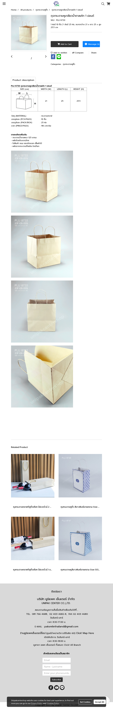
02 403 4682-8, (58, 614)
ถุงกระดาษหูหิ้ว (69, 64)
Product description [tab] (23, 80)
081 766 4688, (40, 614)
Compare (79, 52)
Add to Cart (66, 44)
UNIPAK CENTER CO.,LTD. (56, 603)
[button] (102, 3)
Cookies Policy (53, 703)
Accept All (99, 702)
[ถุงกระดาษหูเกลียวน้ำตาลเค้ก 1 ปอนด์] (28, 32)
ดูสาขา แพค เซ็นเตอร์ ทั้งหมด (57, 645)
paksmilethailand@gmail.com (61, 626)
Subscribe (56, 679)
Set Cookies (85, 702)
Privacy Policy (36, 703)
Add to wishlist (60, 52)
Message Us (93, 44)
